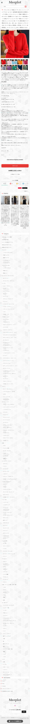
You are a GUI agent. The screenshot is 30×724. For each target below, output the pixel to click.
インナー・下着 (6, 607)
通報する (25, 191)
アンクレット (5, 579)
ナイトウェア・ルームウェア (8, 605)
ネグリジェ (5, 463)
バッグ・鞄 (4, 499)
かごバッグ (5, 525)
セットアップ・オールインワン (8, 275)
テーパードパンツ (6, 419)
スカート (3, 386)
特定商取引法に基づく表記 (7, 691)
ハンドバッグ (5, 502)
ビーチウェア (5, 455)
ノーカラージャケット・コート (9, 352)
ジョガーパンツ (6, 435)
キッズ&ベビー (5, 602)
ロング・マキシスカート (7, 389)
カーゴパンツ (5, 422)
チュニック (5, 301)
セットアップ (5, 278)
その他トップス (6, 314)
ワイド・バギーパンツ (7, 427)
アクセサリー (4, 558)
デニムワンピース (6, 262)
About (3, 680)
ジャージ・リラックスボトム (8, 404)
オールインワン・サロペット (8, 280)
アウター (3, 316)
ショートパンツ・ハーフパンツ (9, 406)
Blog (3, 683)
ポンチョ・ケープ (6, 368)
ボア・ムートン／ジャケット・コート (10, 365)
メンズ (3, 659)
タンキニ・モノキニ (7, 450)
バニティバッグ (6, 535)
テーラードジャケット (7, 345)
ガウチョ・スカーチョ (7, 425)
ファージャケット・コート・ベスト (10, 358)
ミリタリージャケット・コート (9, 370)
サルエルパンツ (6, 432)
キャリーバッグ (6, 528)
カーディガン (5, 296)
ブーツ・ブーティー (7, 545)
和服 (4, 651)
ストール (4, 592)
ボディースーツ (6, 494)
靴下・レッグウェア (7, 636)
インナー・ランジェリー (6, 481)
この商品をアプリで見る (15, 174)
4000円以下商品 (5, 239)
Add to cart (15, 165)
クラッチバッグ (6, 509)
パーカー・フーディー (7, 306)
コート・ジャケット (7, 633)
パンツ (4, 630)
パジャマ (4, 466)
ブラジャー (5, 484)
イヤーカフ (5, 571)
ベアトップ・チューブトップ (8, 309)
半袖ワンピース (6, 255)
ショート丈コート (6, 322)
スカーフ (4, 561)
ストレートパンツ (6, 417)
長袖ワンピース (6, 257)
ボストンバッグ (6, 533)
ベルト (4, 594)
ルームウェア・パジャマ (6, 461)
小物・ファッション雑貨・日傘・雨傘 (9, 584)
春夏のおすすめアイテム (6, 247)
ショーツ (4, 486)
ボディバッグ (5, 517)
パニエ (4, 587)
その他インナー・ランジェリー (9, 497)
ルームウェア (5, 468)
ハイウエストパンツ (7, 409)
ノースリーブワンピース (7, 252)
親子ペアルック (6, 643)
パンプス (4, 548)
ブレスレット (5, 576)
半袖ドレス (5, 270)
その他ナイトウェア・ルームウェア (10, 479)
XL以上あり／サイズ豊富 (7, 237)
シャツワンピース (6, 260)
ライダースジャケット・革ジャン (9, 373)
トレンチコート (6, 350)
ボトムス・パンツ (5, 401)
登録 (24, 711)
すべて (5, 183)
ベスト (4, 311)
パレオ (4, 453)
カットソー (5, 293)
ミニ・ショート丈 (6, 396)
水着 (3, 443)
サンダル (4, 543)
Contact (4, 686)
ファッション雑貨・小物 (7, 648)
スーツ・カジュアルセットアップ (9, 620)
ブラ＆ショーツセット (7, 489)
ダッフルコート (6, 340)
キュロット (5, 625)
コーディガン (5, 327)
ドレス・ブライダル (6, 265)
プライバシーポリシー (6, 688)
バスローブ (5, 473)
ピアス (4, 566)
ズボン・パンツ (6, 667)
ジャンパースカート (7, 618)
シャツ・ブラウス (6, 286)
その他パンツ (5, 440)
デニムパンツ (5, 414)
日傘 (4, 597)
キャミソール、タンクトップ (8, 491)
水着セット (5, 458)
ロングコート (5, 378)
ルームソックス (6, 471)
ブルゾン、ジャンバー (7, 381)
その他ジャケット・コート (8, 383)
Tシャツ (4, 288)
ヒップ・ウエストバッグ (7, 515)
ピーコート (5, 355)
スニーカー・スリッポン (7, 551)
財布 (4, 600)
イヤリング (5, 569)
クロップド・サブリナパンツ (8, 430)
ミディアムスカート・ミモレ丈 (9, 391)
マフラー (4, 589)
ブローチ (4, 582)
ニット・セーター (6, 291)
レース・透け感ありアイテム (7, 242)
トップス (3, 283)
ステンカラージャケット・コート (9, 334)
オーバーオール (6, 672)
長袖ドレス (5, 273)
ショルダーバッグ (6, 504)
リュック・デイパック (7, 512)
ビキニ (4, 445)
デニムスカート (6, 399)
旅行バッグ (5, 520)
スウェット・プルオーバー (8, 298)
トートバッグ (5, 507)
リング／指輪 (5, 574)
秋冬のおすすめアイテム (6, 244)
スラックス (5, 412)
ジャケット (5, 669)
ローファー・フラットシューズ (9, 553)
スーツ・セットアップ (7, 674)
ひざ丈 (4, 394)
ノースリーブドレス (7, 267)
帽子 (4, 646)
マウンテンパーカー (7, 363)
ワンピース (4, 249)
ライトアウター (6, 319)
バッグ (4, 654)
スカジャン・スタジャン (7, 329)
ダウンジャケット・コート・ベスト (10, 337)
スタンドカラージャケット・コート (10, 332)
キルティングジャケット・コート (9, 324)
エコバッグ (5, 530)
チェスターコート (6, 342)
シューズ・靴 (4, 540)
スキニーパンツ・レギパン (8, 437)
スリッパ (4, 556)
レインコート (5, 376)
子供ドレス (5, 612)
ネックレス (5, 564)
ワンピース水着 (6, 448)
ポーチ (4, 538)
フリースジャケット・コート (8, 360)
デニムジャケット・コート (8, 347)
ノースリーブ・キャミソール (8, 304)
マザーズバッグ (6, 522)
